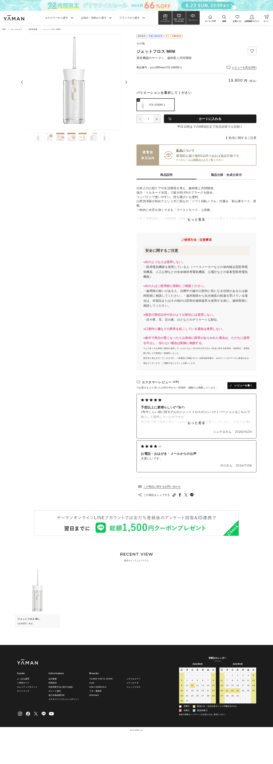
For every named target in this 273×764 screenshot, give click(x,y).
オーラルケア (16, 29)
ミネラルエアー (133, 679)
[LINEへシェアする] (192, 495)
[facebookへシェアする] (180, 495)
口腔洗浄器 (32, 29)
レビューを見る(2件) (244, 67)
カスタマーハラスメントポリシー (64, 699)
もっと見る (196, 219)
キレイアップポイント (27, 687)
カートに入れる (210, 118)
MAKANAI (94, 695)
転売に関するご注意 (242, 137)
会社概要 (53, 679)
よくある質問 (23, 679)
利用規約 (53, 683)
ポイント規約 (55, 691)
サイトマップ (23, 691)
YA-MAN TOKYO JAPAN (101, 679)
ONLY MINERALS (97, 687)
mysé (91, 683)
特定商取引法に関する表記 (61, 687)
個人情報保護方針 (57, 695)
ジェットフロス (133, 687)
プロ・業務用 (95, 691)
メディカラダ (132, 683)
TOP (4, 29)
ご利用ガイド (198, 159)
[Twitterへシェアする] (186, 495)
